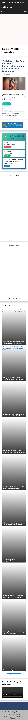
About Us (4, 712)
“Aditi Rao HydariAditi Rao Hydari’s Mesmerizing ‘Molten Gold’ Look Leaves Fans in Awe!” (13, 66)
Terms (17, 712)
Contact (9, 714)
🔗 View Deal (7, 155)
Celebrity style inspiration (9, 113)
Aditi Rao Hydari (8, 111)
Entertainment (8, 109)
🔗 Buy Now (7, 166)
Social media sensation (11, 115)
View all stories (14, 675)
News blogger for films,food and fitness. (13, 4)
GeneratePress (16, 718)
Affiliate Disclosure (16, 714)
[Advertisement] (14, 29)
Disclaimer (23, 712)
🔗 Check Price (8, 146)
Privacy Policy (11, 712)
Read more (6, 103)
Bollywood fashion (19, 111)
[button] (2, 11)
